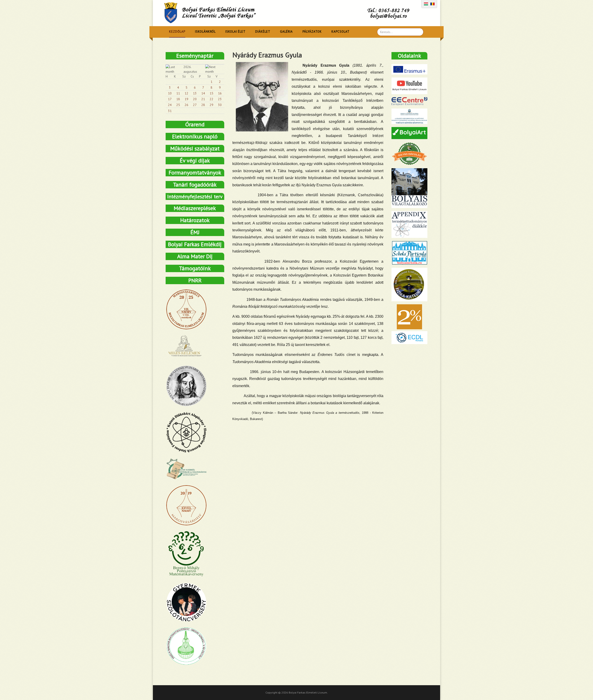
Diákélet (262, 32)
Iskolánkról (205, 32)
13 (195, 93)
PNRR (195, 280)
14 (203, 93)
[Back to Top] (581, 688)
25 (178, 105)
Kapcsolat (340, 32)
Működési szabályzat (195, 148)
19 (186, 99)
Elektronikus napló (195, 136)
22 (211, 99)
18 (178, 99)
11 (178, 93)
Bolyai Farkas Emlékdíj (195, 244)
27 (195, 105)
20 (195, 99)
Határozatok (195, 220)
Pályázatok (312, 32)
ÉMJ (194, 232)
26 (186, 105)
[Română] (432, 3)
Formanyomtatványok (195, 172)
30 (220, 105)
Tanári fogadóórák (195, 184)
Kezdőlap (177, 32)
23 (220, 99)
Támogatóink (195, 268)
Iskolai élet (235, 32)
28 (203, 105)
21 (203, 99)
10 (170, 93)
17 (170, 99)
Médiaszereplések (195, 208)
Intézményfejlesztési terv (195, 196)
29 (211, 105)
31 (170, 111)
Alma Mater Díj (195, 256)
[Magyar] (426, 3)
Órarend (195, 124)
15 (211, 93)
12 (186, 93)
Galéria (286, 32)
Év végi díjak (195, 160)
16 (220, 93)
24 (170, 105)
